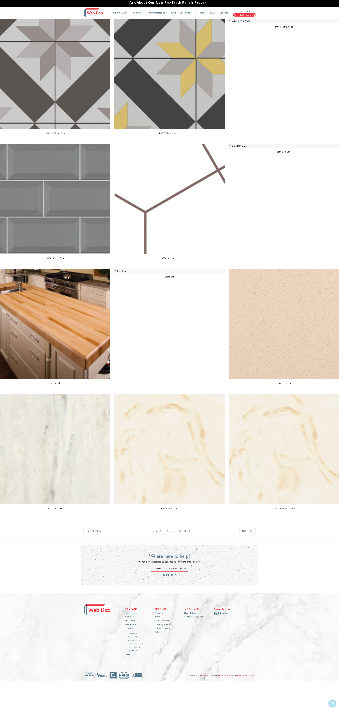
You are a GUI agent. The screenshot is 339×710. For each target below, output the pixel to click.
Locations (129, 628)
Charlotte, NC (133, 633)
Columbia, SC (133, 651)
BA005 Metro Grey (55, 258)
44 (185, 531)
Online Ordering (162, 628)
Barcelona (169, 277)
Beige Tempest (284, 383)
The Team (130, 620)
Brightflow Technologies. (246, 675)
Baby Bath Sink (284, 152)
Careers (128, 654)
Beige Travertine (55, 508)
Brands (158, 616)
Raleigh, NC (132, 637)
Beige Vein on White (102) (284, 508)
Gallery (158, 632)
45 (189, 531)
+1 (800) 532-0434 (246, 14)
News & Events (191, 613)
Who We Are (131, 616)
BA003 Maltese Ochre (169, 133)
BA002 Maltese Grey (55, 133)
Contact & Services (193, 616)
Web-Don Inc (206, 675)
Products (159, 613)
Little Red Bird (224, 675)
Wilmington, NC (134, 640)
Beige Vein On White (169, 508)
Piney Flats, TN (134, 647)
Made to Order (162, 620)
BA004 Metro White (284, 27)
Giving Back (130, 624)
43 (180, 531)
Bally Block (55, 383)
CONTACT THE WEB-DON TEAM (168, 568)
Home (127, 613)
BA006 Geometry (169, 258)
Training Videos (162, 624)
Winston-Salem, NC (135, 644)
